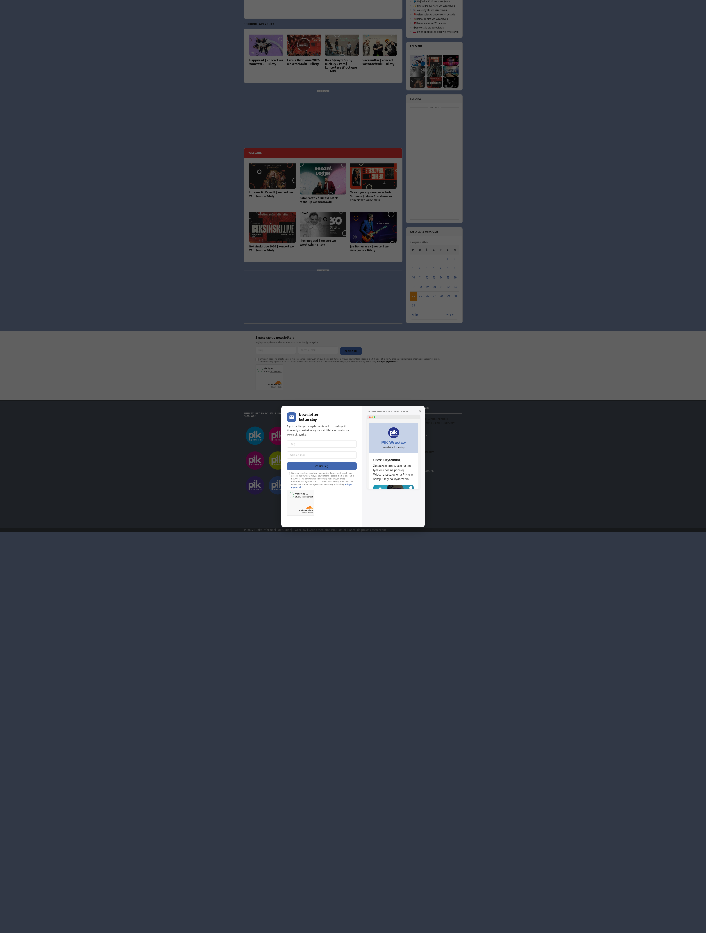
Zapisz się (321, 466)
